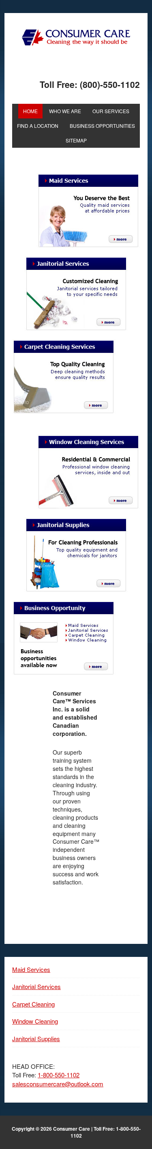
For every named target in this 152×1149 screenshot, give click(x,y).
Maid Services (31, 969)
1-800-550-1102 (58, 1074)
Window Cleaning (35, 1021)
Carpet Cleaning (33, 1004)
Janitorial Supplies (36, 1038)
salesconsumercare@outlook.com (57, 1083)
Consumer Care (76, 37)
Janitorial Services (36, 986)
